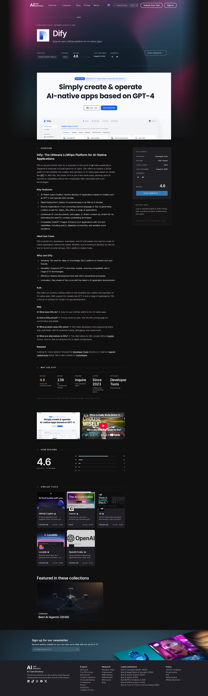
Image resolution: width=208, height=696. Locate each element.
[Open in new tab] (169, 53)
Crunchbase (81, 355)
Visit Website (154, 53)
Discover (53, 5)
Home (39, 17)
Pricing (87, 5)
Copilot (110, 336)
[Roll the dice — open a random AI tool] (108, 5)
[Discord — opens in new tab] (117, 57)
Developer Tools (67, 17)
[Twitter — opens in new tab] (112, 57)
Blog (78, 5)
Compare (66, 5)
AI (92, 165)
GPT (42, 175)
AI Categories (50, 17)
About (96, 5)
